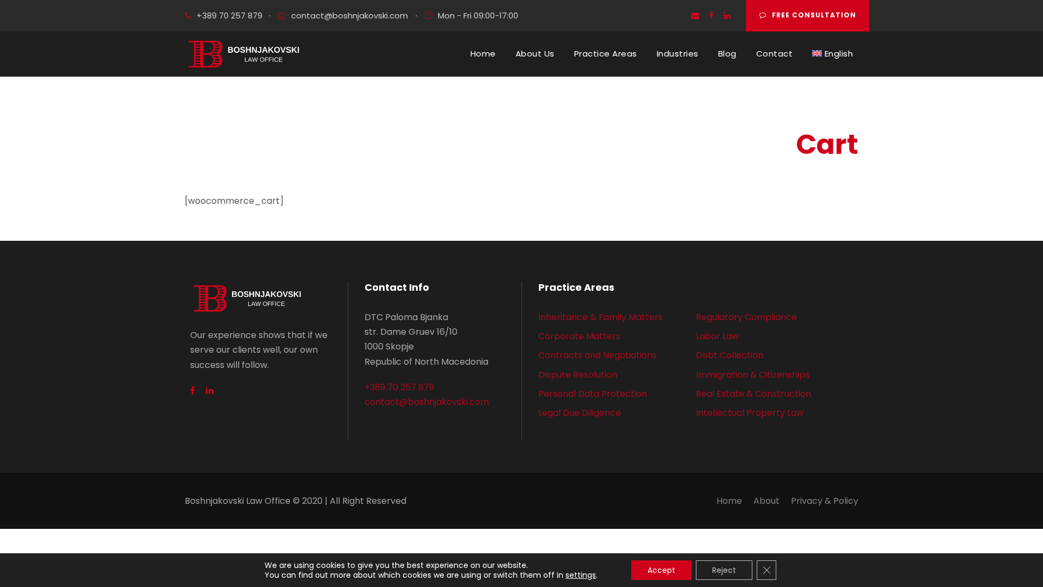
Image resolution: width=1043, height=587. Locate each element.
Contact (774, 53)
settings (581, 575)
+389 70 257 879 (229, 15)
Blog (727, 53)
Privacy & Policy (824, 501)
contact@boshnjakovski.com (349, 15)
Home (483, 53)
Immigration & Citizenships (752, 375)
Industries (678, 53)
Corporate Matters (579, 336)
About (766, 501)
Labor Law (717, 336)
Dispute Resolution (577, 375)
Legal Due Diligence (579, 413)
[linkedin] (727, 15)
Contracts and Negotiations (597, 355)
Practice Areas (605, 53)
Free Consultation (814, 15)
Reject (724, 570)
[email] (695, 15)
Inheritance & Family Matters (600, 317)
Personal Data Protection (592, 394)
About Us (535, 53)
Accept (661, 570)
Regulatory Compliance (746, 317)
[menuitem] (832, 54)
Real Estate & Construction (753, 394)
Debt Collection (729, 355)
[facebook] (711, 15)
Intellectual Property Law (749, 413)
